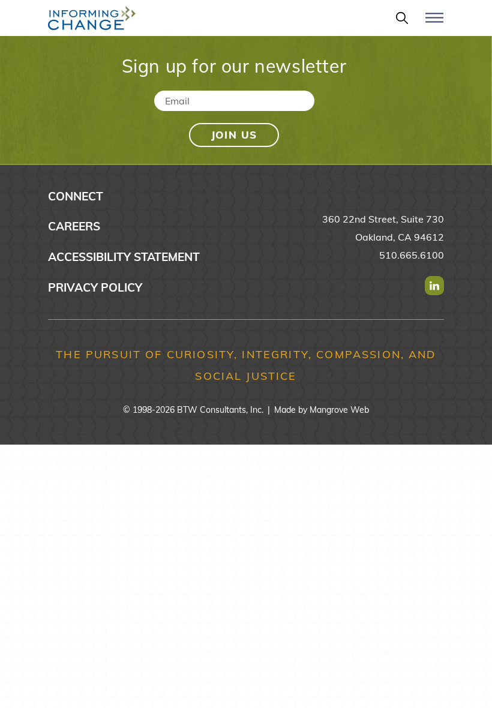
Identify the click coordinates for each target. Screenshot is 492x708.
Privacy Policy (95, 287)
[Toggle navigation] (434, 23)
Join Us (234, 134)
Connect (75, 196)
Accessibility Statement (124, 257)
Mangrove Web (339, 409)
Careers (74, 226)
